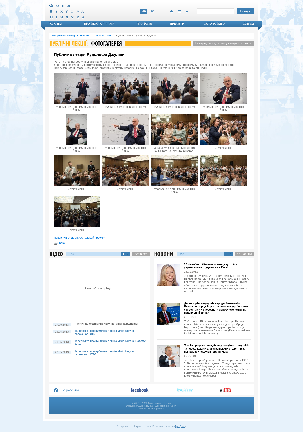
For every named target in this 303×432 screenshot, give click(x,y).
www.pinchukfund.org (63, 35)
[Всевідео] (140, 254)
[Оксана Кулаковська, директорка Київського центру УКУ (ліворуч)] (174, 129)
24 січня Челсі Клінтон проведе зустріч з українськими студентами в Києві (210, 266)
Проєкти (84, 35)
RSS (71, 253)
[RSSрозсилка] (70, 390)
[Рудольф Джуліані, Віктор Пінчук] (125, 88)
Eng (152, 11)
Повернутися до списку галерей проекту (79, 237)
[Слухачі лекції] (223, 129)
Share (61, 243)
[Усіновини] (243, 254)
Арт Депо (180, 426)
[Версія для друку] (55, 243)
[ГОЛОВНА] (55, 24)
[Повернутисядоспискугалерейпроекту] (222, 43)
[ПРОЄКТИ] (177, 24)
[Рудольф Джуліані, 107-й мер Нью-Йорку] (76, 88)
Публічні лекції (103, 35)
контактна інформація (151, 408)
